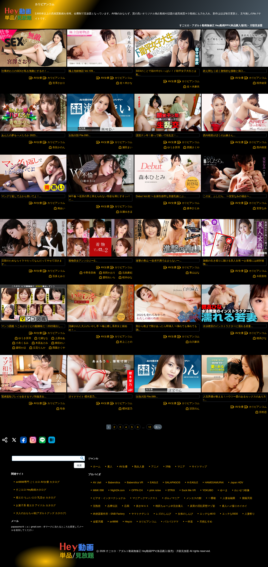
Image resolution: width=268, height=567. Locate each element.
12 (149, 427)
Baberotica (114, 482)
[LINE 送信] (42, 440)
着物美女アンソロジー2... (83, 260)
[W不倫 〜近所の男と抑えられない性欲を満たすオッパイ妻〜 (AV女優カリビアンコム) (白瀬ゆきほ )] (100, 191)
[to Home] (18, 20)
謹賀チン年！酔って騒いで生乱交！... (157, 135)
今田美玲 (262, 276)
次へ (157, 427)
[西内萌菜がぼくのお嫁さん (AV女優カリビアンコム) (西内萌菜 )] (235, 130)
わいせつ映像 (241, 490)
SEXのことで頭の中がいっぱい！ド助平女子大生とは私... (166, 72)
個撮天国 (247, 498)
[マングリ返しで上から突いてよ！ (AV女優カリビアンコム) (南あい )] (33, 191)
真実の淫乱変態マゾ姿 (202, 505)
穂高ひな (262, 338)
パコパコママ (170, 521)
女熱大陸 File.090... (79, 135)
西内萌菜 (262, 147)
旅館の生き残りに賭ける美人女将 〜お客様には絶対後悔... (233, 262)
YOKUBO (208, 490)
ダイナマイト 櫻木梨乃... (83, 396)
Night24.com (118, 490)
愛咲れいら (109, 277)
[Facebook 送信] (23, 440)
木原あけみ (41, 342)
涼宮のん (194, 408)
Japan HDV (236, 482)
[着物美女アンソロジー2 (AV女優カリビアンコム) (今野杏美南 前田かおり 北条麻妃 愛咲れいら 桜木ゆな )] (100, 255)
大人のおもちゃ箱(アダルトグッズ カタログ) (41, 513)
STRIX (171, 490)
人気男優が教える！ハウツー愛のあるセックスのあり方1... (234, 398)
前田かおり (109, 272)
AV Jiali (97, 482)
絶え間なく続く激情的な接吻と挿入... (224, 70)
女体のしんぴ (185, 513)
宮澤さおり (58, 83)
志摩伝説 (112, 505)
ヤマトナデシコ (140, 513)
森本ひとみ (193, 208)
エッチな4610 (207, 513)
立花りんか (39, 347)
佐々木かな (126, 83)
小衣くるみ (22, 342)
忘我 (126, 505)
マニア (181, 466)
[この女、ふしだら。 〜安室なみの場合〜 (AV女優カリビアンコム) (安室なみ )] (235, 191)
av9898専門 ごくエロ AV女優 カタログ (38, 481)
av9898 (114, 521)
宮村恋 (263, 412)
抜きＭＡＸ (142, 505)
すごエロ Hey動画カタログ (31, 489)
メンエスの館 (193, 498)
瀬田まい (127, 147)
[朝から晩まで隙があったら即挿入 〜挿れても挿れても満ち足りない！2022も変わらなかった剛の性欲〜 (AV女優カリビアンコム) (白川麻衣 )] (167, 321)
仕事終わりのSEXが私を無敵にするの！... (25, 70)
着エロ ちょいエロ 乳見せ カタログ (36, 497)
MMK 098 (98, 490)
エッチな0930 (230, 513)
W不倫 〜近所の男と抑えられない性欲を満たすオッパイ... (99, 197)
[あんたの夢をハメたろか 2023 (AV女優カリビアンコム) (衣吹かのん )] (33, 130)
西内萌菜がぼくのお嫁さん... (219, 135)
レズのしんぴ (163, 513)
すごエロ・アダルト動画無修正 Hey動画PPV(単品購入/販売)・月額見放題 (220, 25)
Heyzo (128, 521)
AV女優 (38, 77)
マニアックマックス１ (145, 498)
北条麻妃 (127, 272)
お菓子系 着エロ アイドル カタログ (36, 505)
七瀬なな (43, 338)
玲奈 (62, 408)
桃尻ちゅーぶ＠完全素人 (169, 505)
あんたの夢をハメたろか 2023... (20, 135)
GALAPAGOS (172, 482)
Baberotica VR (135, 482)
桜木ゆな (127, 277)
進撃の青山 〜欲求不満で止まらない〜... (158, 260)
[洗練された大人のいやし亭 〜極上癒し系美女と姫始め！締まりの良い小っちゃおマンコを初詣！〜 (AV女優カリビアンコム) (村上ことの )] (100, 321)
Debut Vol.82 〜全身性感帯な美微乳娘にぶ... (161, 196)
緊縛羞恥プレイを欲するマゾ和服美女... (24, 396)
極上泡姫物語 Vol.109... (82, 70)
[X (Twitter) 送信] (14, 440)
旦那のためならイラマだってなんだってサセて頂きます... (32, 262)
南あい (61, 208)
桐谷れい (60, 342)
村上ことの (126, 341)
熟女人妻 (139, 466)
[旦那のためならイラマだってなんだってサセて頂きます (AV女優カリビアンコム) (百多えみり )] (33, 255)
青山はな (194, 272)
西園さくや (193, 147)
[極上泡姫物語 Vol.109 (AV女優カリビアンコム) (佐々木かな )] (100, 65)
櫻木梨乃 (127, 408)
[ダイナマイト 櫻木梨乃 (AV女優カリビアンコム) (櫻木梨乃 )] (100, 391)
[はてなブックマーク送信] (51, 440)
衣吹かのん (58, 147)
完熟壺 (96, 505)
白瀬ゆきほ (126, 211)
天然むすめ (206, 521)
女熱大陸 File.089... (147, 396)
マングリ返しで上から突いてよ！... (21, 196)
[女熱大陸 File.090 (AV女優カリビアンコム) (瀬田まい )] (100, 130)
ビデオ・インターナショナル (109, 498)
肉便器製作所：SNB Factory (109, 513)
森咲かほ (21, 347)
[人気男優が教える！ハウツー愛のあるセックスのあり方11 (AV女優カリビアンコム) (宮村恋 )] (235, 391)
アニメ (155, 466)
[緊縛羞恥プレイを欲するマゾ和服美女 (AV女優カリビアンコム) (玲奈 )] (33, 391)
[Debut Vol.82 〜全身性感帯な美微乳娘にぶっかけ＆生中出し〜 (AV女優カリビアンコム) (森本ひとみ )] (167, 191)
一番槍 (212, 498)
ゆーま (224, 490)
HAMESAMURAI (214, 482)
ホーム (96, 466)
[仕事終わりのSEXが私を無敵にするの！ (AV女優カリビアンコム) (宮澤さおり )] (33, 65)
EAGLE (154, 482)
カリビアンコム (56, 77)
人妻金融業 (229, 498)
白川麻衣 (194, 341)
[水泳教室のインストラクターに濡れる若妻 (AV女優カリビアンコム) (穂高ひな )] (235, 321)
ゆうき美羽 (173, 147)
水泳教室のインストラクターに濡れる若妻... (228, 326)
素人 (109, 466)
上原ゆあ (60, 338)
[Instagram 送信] (33, 440)
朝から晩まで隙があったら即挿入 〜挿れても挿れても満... (166, 327)
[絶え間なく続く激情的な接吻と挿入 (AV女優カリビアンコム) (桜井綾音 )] (235, 65)
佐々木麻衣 (193, 86)
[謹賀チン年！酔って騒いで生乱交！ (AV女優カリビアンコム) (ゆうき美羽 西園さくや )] (167, 130)
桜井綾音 (262, 83)
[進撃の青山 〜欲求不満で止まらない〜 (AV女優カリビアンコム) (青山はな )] (167, 255)
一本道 (189, 521)
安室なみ (262, 208)
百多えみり (58, 276)
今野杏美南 (89, 272)
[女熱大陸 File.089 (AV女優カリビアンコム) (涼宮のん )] (167, 391)
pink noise (155, 490)
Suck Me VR (189, 490)
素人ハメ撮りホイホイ (234, 505)
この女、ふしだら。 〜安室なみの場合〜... (227, 196)
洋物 (168, 466)
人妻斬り (250, 513)
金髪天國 (98, 521)
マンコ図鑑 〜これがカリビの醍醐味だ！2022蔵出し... (32, 326)
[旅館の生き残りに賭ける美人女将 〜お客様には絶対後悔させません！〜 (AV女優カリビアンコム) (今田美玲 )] (235, 255)
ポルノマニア (172, 498)
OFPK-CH (137, 490)
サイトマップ (199, 466)
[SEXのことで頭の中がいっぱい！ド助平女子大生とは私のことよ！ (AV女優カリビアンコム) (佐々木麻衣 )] (167, 65)
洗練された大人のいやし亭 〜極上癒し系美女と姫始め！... (98, 327)
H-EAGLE (192, 482)
